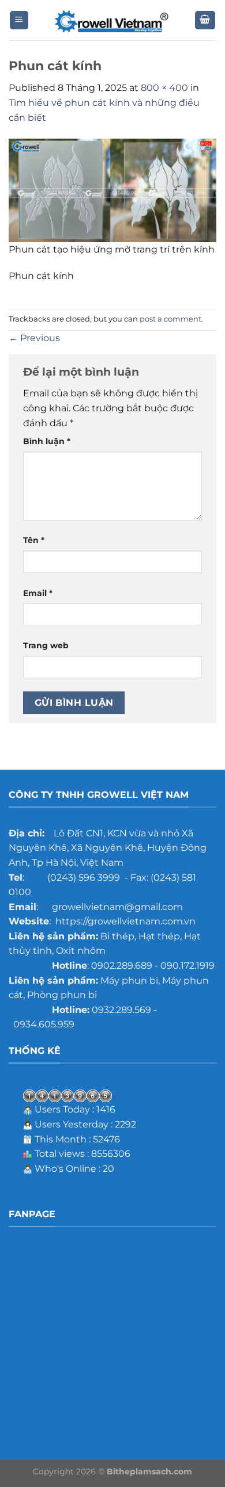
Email (37, 593)
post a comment (170, 319)
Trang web (46, 645)
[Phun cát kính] (112, 189)
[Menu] (19, 20)
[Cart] (205, 20)
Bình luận (46, 441)
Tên (33, 540)
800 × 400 (164, 87)
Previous (34, 337)
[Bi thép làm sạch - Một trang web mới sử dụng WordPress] (112, 20)
